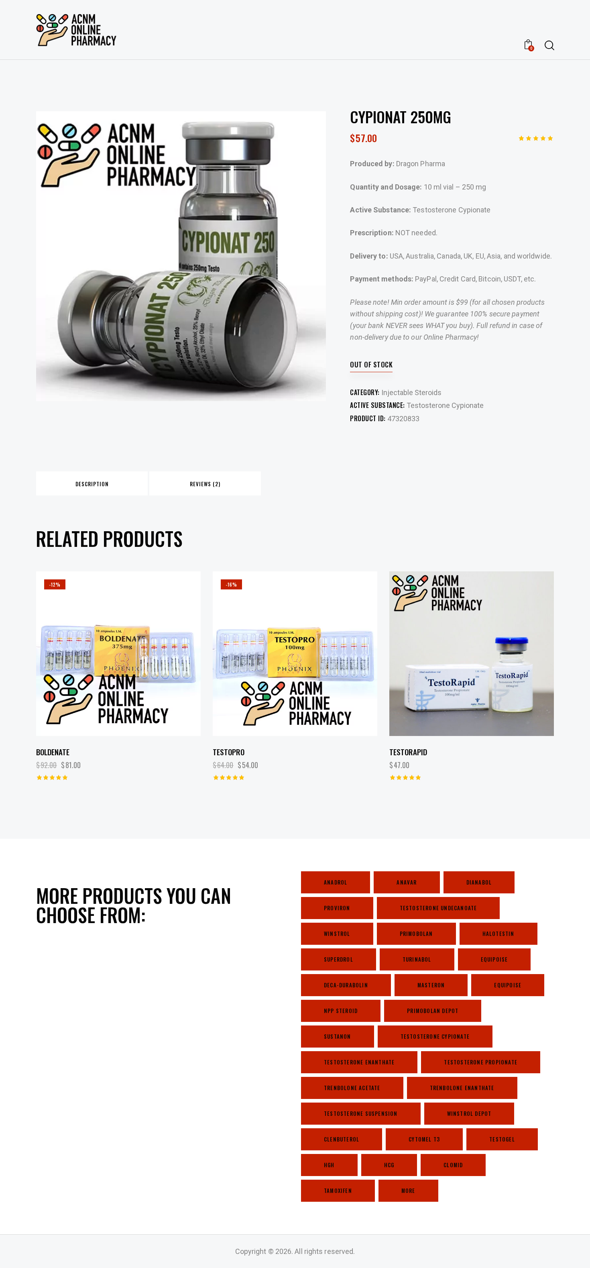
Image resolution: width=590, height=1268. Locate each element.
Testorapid (408, 752)
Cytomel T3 (424, 1139)
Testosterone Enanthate (359, 1062)
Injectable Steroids (411, 392)
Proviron (337, 908)
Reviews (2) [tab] (205, 484)
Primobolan (416, 934)
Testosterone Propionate (480, 1062)
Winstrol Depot (469, 1113)
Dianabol (479, 882)
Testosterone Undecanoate (438, 908)
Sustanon (337, 1036)
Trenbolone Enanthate (462, 1088)
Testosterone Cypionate (445, 405)
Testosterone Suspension (361, 1113)
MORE (408, 1190)
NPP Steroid (341, 1011)
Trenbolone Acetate (352, 1088)
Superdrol (338, 959)
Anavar (407, 882)
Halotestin (498, 934)
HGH (329, 1165)
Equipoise (494, 959)
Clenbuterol (341, 1139)
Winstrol (337, 934)
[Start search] (549, 45)
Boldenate (52, 752)
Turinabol (417, 959)
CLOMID (453, 1165)
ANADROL (335, 882)
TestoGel (502, 1139)
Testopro (228, 752)
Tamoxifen (338, 1190)
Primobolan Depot (432, 1011)
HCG (389, 1165)
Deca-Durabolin (346, 985)
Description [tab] (92, 484)
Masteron (431, 985)
